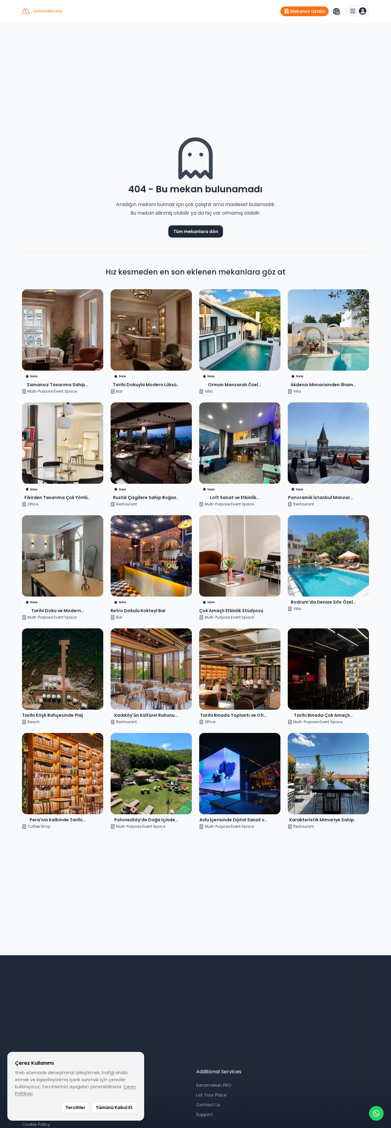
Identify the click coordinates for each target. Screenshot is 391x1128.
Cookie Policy (36, 1124)
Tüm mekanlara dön (195, 231)
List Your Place (211, 1095)
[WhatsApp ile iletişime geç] (376, 1113)
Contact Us (208, 1105)
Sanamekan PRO (214, 1085)
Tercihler (75, 1107)
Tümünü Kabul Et (114, 1107)
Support (204, 1114)
